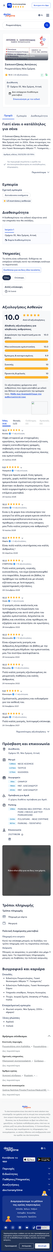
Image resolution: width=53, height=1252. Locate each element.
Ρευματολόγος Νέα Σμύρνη (20, 68)
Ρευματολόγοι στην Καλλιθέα (16, 1046)
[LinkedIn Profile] (9, 838)
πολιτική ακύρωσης (38, 958)
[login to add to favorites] (44, 39)
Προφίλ (8, 115)
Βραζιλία (32, 1217)
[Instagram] (12, 1227)
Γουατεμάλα (22, 1217)
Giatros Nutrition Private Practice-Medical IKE (24, 1090)
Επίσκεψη (19, 277)
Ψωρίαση (28, 1075)
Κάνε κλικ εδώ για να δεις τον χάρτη (26, 870)
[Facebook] (5, 1227)
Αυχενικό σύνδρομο (11, 1075)
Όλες (6, 277)
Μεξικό (34, 1209)
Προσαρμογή (11, 1246)
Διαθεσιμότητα (39, 115)
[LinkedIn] (20, 1227)
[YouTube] (27, 1227)
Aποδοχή (42, 1246)
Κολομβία (22, 1213)
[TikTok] (34, 1227)
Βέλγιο (27, 1209)
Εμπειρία (22, 115)
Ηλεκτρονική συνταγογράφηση (17, 1060)
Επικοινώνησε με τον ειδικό (26, 99)
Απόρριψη (26, 1246)
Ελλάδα (19, 1209)
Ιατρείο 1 (9, 229)
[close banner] (4, 5)
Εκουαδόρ (31, 1213)
